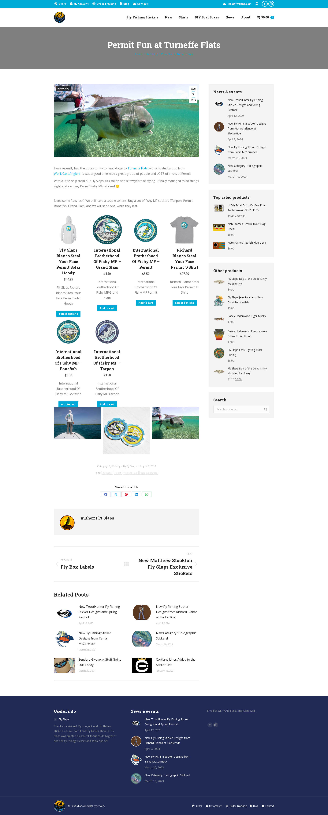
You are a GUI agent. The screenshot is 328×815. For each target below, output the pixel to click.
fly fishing (107, 473)
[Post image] (64, 612)
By (130, 466)
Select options (68, 313)
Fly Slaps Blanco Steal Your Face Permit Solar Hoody (68, 261)
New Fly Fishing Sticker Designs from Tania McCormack (95, 638)
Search (265, 409)
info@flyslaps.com (239, 4)
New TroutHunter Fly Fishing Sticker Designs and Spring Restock (99, 611)
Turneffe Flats (138, 168)
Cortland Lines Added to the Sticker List (176, 662)
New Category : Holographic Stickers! (176, 635)
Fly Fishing (63, 88)
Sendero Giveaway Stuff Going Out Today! (100, 662)
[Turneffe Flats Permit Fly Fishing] (77, 423)
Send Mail (249, 711)
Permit (118, 473)
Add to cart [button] (107, 308)
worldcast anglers (149, 473)
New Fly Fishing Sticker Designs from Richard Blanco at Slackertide (176, 611)
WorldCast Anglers (67, 174)
